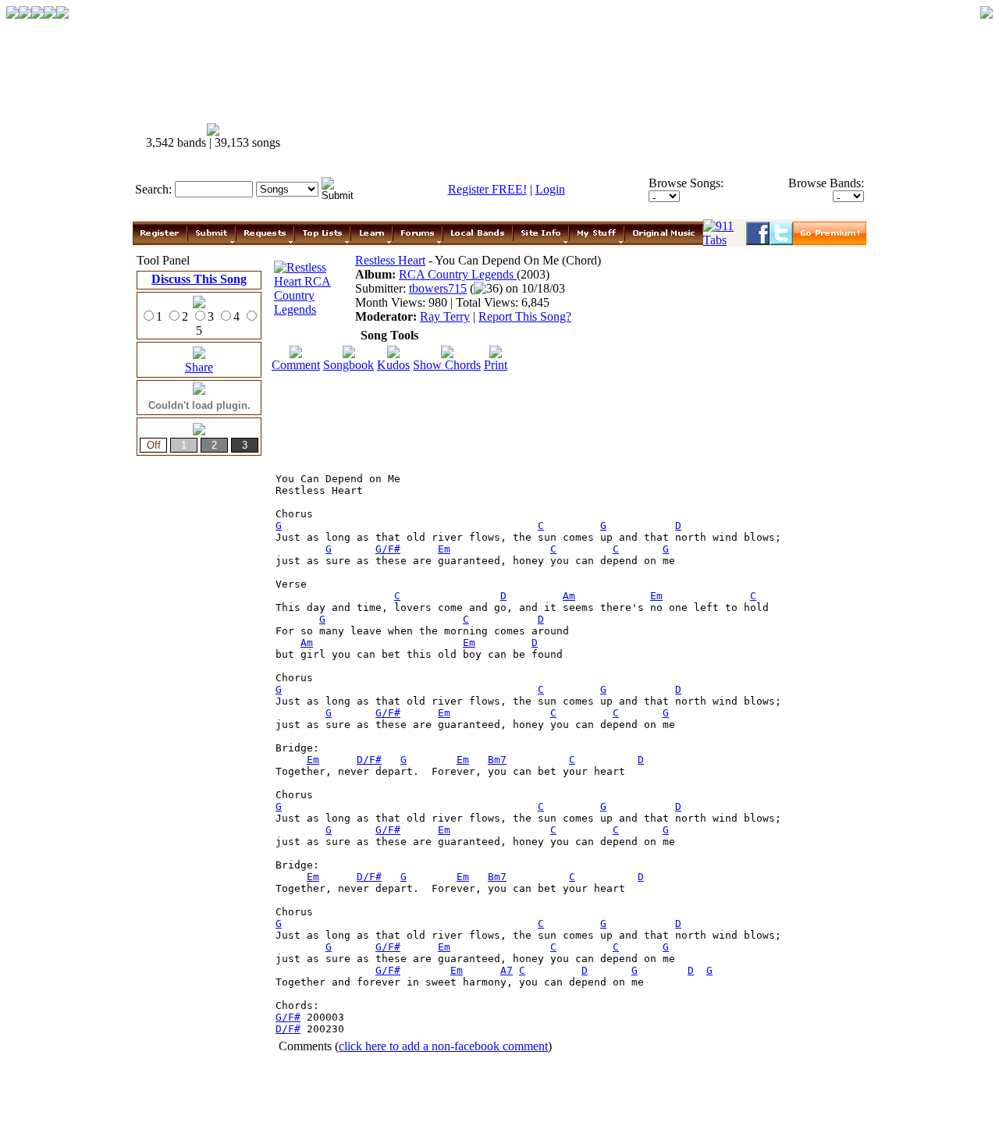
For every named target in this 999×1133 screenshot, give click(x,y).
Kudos (393, 364)
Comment (296, 364)
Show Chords (447, 364)
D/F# (369, 759)
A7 (506, 970)
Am (569, 596)
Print (495, 364)
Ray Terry (445, 316)
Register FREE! (487, 189)
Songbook (348, 364)
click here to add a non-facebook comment (443, 1046)
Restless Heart (390, 260)
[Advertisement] (584, 136)
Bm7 (497, 759)
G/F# (387, 549)
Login (550, 189)
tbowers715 (438, 288)
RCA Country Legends (458, 274)
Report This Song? (524, 316)
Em (444, 549)
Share (199, 367)
